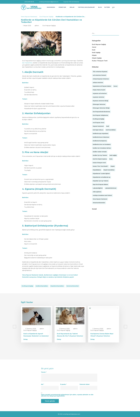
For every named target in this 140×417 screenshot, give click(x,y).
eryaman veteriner (98, 97)
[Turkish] (114, 7)
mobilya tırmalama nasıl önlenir (102, 195)
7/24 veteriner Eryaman (100, 71)
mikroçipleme (97, 191)
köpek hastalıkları (109, 170)
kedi (107, 126)
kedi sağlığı (113, 155)
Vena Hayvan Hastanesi (30, 275)
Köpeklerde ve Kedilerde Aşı (101, 177)
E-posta (63, 384)
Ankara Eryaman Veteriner (101, 79)
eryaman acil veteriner (100, 93)
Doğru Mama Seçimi (99, 90)
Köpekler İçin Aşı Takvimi (100, 181)
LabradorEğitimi (98, 188)
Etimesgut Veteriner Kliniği (101, 108)
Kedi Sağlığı (96, 52)
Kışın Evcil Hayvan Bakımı (100, 184)
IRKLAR (72, 7)
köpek (113, 166)
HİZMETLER (62, 7)
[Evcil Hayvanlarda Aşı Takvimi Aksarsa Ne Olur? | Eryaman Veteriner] (70, 316)
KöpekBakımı (97, 170)
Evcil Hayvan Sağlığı (49, 25)
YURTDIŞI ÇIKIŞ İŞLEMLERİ (86, 7)
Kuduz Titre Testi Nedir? (100, 166)
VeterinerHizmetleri (72, 286)
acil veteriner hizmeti (99, 75)
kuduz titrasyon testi (99, 162)
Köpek (94, 55)
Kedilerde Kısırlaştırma (100, 141)
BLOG (100, 7)
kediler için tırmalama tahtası (102, 148)
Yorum (44, 372)
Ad (42, 384)
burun (115, 86)
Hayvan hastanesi (98, 126)
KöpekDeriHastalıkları (57, 286)
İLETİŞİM (107, 7)
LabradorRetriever (110, 188)
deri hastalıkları (27, 63)
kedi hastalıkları (111, 130)
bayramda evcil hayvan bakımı (102, 86)
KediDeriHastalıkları (42, 286)
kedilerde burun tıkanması (101, 137)
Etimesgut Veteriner (99, 104)
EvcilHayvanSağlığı (27, 286)
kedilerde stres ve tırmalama (102, 144)
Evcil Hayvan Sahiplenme (100, 115)
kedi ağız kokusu (98, 130)
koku (110, 159)
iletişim (65, 277)
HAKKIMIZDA (51, 7)
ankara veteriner (98, 82)
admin (37, 25)
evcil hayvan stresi (98, 122)
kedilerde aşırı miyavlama (100, 133)
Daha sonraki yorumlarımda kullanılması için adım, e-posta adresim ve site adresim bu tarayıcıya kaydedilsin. (67, 395)
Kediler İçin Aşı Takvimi (100, 155)
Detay (25, 339)
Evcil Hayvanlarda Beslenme (101, 111)
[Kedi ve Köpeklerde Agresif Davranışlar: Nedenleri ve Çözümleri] (36, 316)
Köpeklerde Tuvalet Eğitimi (101, 173)
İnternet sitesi (84, 384)
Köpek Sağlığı (97, 58)
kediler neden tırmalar (100, 151)
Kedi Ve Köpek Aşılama (100, 159)
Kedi (93, 50)
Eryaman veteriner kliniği (100, 100)
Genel (94, 47)
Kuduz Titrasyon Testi (99, 60)
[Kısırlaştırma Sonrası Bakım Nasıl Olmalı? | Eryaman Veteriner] (103, 316)
